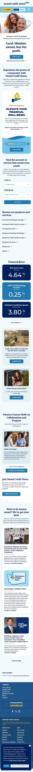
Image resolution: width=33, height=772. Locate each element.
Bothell (4, 737)
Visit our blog (16, 660)
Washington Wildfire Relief (15, 589)
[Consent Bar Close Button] (30, 746)
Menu (29, 10)
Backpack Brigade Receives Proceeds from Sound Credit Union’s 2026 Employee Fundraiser (15, 549)
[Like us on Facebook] (13, 712)
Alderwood (6, 727)
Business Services (9, 242)
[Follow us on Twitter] (16, 712)
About (4, 251)
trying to (8, 190)
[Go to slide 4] (23, 144)
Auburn (4, 730)
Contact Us (6, 691)
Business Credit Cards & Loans (13, 238)
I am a (7, 180)
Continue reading (17, 563)
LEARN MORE (16, 397)
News (4, 695)
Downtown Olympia (8, 742)
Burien (4, 739)
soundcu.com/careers (16, 470)
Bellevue (5, 732)
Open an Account (11, 494)
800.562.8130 (6, 689)
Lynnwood (20, 735)
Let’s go (17, 202)
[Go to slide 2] (14, 144)
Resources (6, 246)
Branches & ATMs (8, 693)
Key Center (21, 730)
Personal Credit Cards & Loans (13, 224)
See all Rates (15, 322)
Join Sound (16, 149)
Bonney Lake (6, 735)
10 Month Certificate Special (16, 305)
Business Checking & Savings (13, 233)
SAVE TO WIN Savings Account (16, 286)
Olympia (20, 739)
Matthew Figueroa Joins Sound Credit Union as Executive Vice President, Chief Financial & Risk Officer (16, 639)
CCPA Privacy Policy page (17, 760)
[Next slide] (28, 144)
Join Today (16, 57)
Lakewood (20, 732)
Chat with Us (6, 687)
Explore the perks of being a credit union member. (16, 128)
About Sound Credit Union (15, 61)
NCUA (14, 675)
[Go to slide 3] (18, 144)
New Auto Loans (16, 268)
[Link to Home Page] (16, 3)
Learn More (16, 361)
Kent (18, 727)
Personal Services (8, 229)
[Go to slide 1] (9, 144)
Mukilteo (20, 737)
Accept (6, 765)
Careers (4, 697)
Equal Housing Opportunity (22, 675)
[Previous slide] (5, 144)
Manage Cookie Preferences (20, 765)
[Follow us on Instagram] (19, 712)
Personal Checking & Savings (13, 220)
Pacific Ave (20, 742)
